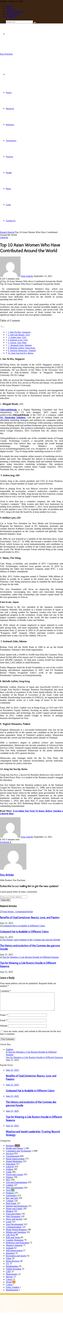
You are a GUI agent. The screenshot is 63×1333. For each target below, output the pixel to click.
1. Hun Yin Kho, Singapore (19, 332)
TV (7, 1263)
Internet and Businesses (17, 1206)
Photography (12, 1274)
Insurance (10, 1253)
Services (10, 1153)
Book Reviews (13, 1261)
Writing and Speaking (16, 1232)
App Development (14, 1224)
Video (8, 1258)
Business (10, 124)
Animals (10, 1248)
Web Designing (13, 1216)
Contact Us (11, 16)
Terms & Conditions (15, 11)
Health (9, 172)
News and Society (14, 1219)
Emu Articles (27, 276)
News (8, 188)
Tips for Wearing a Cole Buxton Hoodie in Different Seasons (34, 1057)
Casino (9, 1284)
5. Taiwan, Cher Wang (17, 342)
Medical (9, 1211)
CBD (8, 1271)
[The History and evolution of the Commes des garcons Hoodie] (30, 939)
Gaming (9, 1185)
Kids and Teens (13, 1237)
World (9, 1282)
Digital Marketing (14, 1161)
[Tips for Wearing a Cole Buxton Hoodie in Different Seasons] (29, 957)
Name (3, 1015)
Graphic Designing (14, 1240)
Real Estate (11, 1203)
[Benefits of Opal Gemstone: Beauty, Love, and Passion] (16, 911)
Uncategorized (12, 1156)
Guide (9, 1172)
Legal (8, 1221)
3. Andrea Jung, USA (17, 337)
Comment (5, 991)
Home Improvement (15, 1158)
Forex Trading (12, 1287)
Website (3, 1026)
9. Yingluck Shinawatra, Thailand (22, 350)
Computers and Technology (19, 1151)
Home (9, 6)
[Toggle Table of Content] (2, 327)
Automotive (11, 1195)
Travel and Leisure (14, 1174)
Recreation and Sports (16, 1255)
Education (10, 1164)
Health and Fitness (14, 1148)
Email (3, 1020)
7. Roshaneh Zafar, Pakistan (20, 345)
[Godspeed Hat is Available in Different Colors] (22, 925)
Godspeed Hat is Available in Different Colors (24, 931)
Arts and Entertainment (16, 1182)
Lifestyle (10, 232)
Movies (9, 1276)
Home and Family (14, 1208)
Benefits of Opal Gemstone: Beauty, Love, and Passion (29, 917)
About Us (10, 9)
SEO (8, 1179)
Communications (14, 1227)
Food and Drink (13, 1214)
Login (8, 204)
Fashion (9, 1169)
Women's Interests (14, 1245)
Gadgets (9, 1200)
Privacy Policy (12, 14)
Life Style (10, 1235)
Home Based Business (16, 1229)
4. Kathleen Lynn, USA (18, 340)
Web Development (14, 1187)
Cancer (9, 1279)
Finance (9, 156)
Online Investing (13, 1269)
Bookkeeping (12, 1290)
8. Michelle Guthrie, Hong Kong (22, 348)
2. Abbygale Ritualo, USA (19, 335)
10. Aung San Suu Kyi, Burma (20, 353)
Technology (11, 140)
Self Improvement (14, 1250)
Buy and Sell (12, 1198)
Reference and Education (17, 1242)
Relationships (12, 1266)
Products (10, 1193)
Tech (8, 1190)
